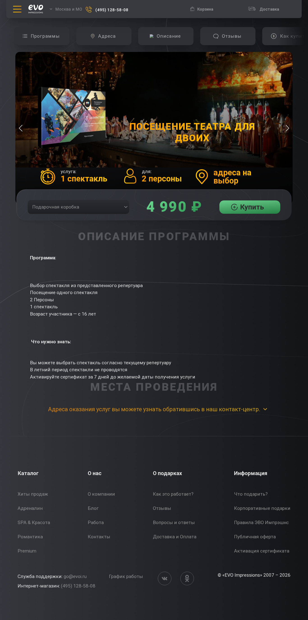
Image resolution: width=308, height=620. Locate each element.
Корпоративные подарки (262, 508)
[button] (287, 128)
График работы (126, 576)
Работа (96, 522)
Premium (27, 551)
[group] (41, 36)
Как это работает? (173, 494)
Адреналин (30, 508)
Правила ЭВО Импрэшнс (261, 522)
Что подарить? (251, 494)
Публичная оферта (255, 536)
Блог (93, 508)
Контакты (99, 536)
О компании (101, 494)
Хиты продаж (33, 494)
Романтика (30, 536)
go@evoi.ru (75, 576)
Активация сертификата (261, 551)
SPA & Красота (34, 522)
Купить (252, 207)
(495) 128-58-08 (78, 586)
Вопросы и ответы (174, 522)
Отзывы (162, 508)
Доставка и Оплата (174, 536)
